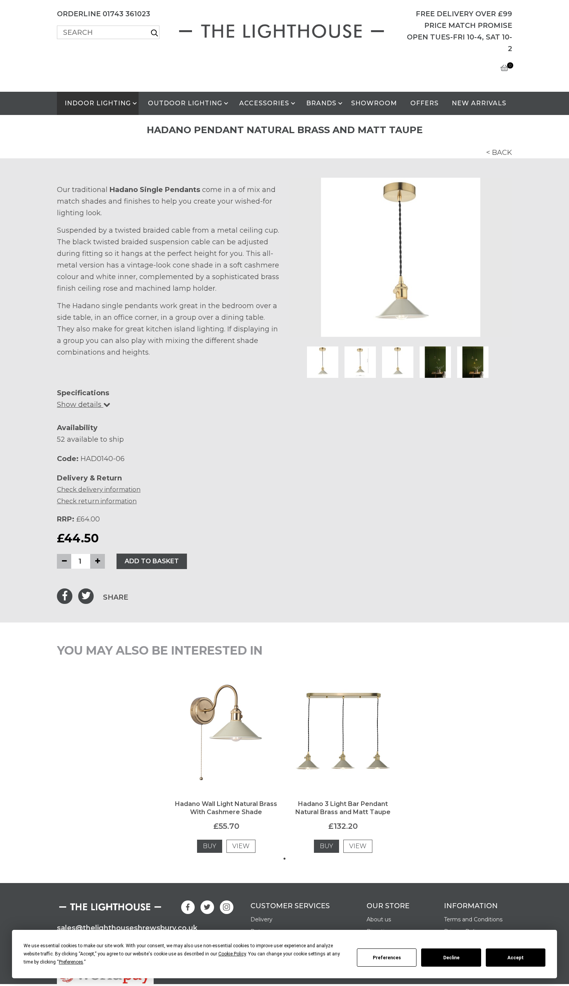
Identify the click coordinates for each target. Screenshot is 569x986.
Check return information (97, 501)
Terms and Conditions (473, 919)
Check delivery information (99, 489)
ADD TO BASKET (152, 561)
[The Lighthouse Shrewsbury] (284, 29)
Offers (424, 103)
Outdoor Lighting (185, 103)
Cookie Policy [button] (232, 954)
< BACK (499, 152)
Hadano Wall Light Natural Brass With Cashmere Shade (226, 808)
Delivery (261, 919)
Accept (515, 957)
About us (379, 919)
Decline (451, 957)
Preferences (387, 957)
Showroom (374, 103)
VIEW (241, 846)
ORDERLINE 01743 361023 (103, 14)
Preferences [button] (71, 962)
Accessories (264, 103)
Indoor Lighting (98, 103)
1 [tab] (284, 859)
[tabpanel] (226, 766)
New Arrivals (479, 103)
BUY (209, 846)
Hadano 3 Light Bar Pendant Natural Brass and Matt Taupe (343, 808)
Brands (321, 103)
